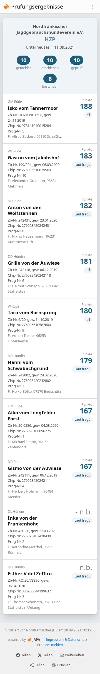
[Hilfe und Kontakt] (92, 6)
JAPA (36, 639)
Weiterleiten (74, 655)
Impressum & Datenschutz (66, 639)
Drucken (63, 665)
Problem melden (50, 644)
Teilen (26, 655)
